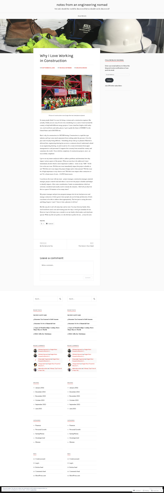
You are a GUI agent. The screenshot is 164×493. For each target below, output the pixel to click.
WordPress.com (40, 475)
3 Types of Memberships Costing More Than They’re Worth (46, 329)
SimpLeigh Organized (44, 359)
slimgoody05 (42, 363)
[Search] (60, 299)
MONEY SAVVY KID (40, 315)
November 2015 (40, 396)
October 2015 (40, 400)
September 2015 (40, 404)
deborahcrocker (42, 368)
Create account (40, 459)
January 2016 (39, 388)
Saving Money (39, 434)
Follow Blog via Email (114, 60)
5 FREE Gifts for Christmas (42, 334)
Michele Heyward (66, 67)
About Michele (82, 16)
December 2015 (40, 392)
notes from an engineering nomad (82, 5)
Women (37, 442)
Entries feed (39, 467)
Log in (37, 463)
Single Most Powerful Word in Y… (47, 350)
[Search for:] (48, 299)
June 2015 (38, 409)
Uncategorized (81, 67)
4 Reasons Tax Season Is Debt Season (45, 319)
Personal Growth (40, 429)
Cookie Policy (33, 490)
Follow (109, 80)
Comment (87, 277)
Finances (38, 425)
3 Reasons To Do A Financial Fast (44, 323)
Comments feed (40, 471)
